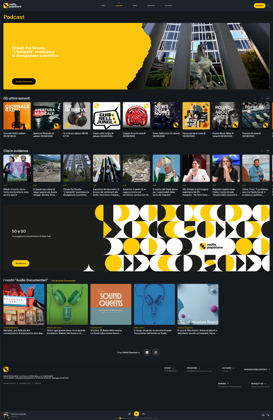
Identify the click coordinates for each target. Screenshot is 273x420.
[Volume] (263, 415)
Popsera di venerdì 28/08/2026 (251, 134)
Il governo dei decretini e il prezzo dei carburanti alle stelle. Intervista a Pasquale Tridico (106, 192)
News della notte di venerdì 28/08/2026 (166, 134)
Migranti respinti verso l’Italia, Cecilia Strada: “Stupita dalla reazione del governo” (225, 192)
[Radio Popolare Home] (12, 5)
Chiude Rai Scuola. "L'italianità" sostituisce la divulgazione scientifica (76, 192)
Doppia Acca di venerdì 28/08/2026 (134, 134)
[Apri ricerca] (268, 6)
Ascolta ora (20, 263)
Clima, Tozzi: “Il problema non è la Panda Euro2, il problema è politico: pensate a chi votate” (255, 192)
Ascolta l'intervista (23, 81)
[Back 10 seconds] (129, 414)
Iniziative (151, 6)
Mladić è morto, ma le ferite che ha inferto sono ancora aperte (16, 192)
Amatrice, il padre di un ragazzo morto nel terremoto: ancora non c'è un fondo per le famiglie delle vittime (135, 192)
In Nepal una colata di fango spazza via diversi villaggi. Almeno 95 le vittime (45, 192)
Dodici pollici (139, 328)
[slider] (120, 418)
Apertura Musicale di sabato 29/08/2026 (43, 134)
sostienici (260, 6)
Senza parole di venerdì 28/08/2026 (194, 134)
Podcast (119, 6)
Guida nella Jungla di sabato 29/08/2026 (103, 134)
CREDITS (38, 383)
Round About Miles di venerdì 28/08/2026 (223, 134)
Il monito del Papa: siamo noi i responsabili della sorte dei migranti (165, 192)
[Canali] (268, 415)
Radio (103, 6)
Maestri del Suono (54, 328)
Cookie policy (25, 383)
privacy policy (9, 383)
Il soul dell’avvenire (10, 328)
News (135, 6)
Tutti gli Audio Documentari (63, 281)
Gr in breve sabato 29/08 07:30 (75, 134)
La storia (168, 6)
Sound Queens (96, 328)
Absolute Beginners (185, 328)
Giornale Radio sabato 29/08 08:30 (14, 134)
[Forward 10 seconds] (143, 414)
